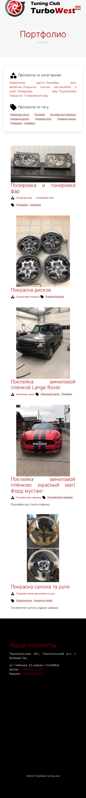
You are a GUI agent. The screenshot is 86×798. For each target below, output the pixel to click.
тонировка (29, 123)
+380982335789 (31, 669)
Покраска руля (43, 119)
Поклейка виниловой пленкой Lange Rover (43, 384)
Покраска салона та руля (40, 587)
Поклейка (40, 114)
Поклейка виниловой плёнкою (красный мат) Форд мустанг (43, 485)
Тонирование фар (36, 95)
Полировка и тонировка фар (43, 188)
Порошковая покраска (27, 296)
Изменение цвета (27, 82)
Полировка (16, 123)
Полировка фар (37, 91)
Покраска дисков (20, 119)
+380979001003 (32, 673)
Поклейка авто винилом (62, 114)
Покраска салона (66, 119)
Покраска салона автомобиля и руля (35, 593)
